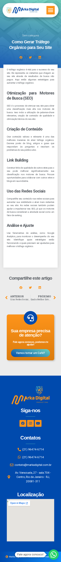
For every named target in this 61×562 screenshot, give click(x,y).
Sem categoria (30, 35)
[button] (50, 10)
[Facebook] (22, 423)
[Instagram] (30, 423)
